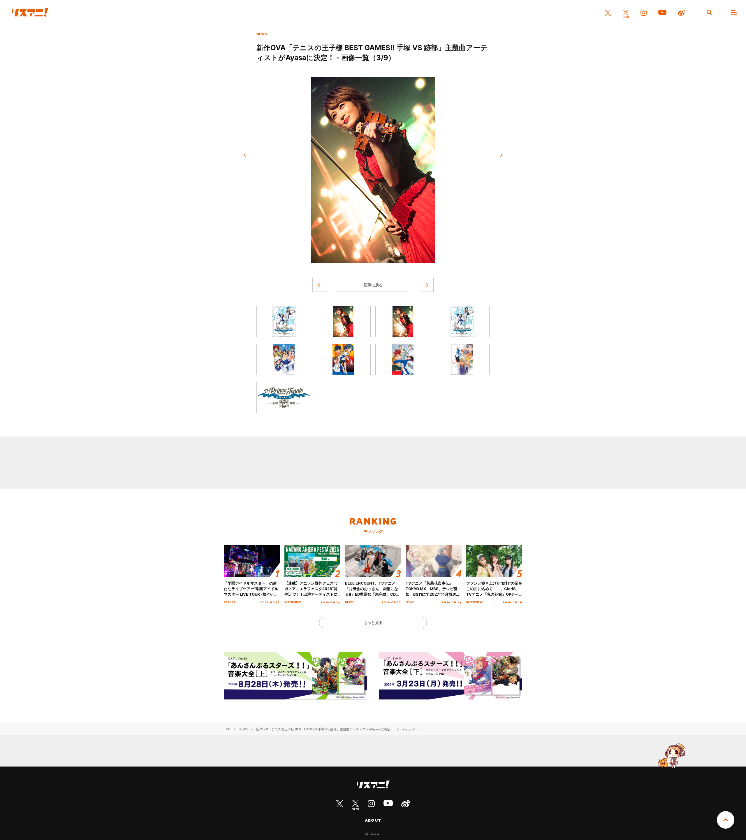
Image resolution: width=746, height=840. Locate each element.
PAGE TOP (725, 820)
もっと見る (373, 622)
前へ (245, 155)
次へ (501, 155)
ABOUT (373, 820)
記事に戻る (373, 285)
